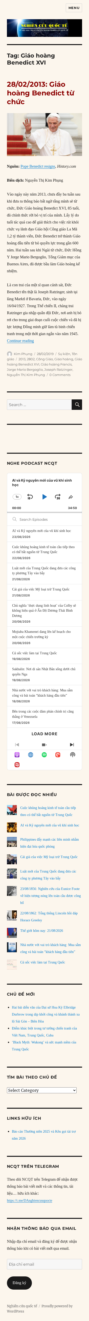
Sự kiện (64, 354)
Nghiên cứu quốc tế (22, 1306)
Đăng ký (19, 1283)
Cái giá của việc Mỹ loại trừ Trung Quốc (40, 589)
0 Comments (59, 375)
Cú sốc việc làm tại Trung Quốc (34, 653)
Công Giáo (44, 359)
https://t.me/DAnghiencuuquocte (29, 1200)
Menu (73, 8)
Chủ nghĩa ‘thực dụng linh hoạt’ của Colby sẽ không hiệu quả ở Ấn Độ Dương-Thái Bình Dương (44, 611)
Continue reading (20, 341)
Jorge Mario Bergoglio (25, 369)
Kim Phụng (23, 354)
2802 (31, 359)
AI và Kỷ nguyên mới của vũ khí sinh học (41, 531)
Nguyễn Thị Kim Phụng (26, 375)
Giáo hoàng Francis (56, 364)
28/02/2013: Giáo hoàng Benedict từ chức (40, 93)
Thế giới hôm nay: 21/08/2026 (41, 931)
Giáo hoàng (63, 359)
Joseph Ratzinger (58, 369)
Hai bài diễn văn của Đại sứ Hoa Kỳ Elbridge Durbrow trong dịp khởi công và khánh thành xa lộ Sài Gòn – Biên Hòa (46, 1014)
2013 (22, 359)
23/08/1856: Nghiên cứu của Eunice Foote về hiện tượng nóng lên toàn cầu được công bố (50, 896)
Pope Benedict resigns (38, 166)
